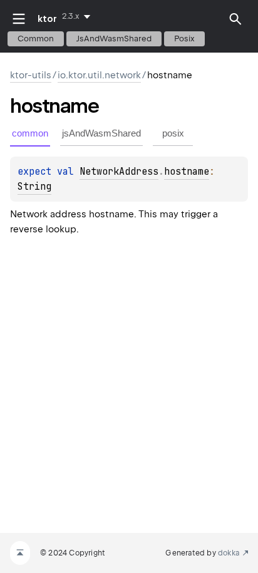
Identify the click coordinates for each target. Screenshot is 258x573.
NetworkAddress (119, 171)
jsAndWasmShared (114, 38)
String (34, 186)
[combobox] (78, 16)
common (36, 38)
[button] (235, 18)
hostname (186, 171)
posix (184, 38)
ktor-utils (30, 75)
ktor (47, 18)
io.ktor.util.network (99, 75)
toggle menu (19, 19)
